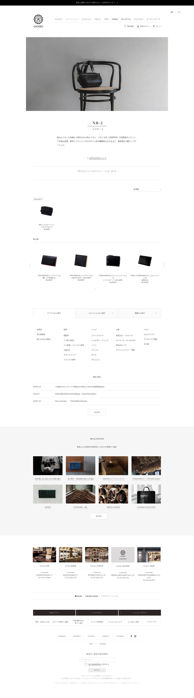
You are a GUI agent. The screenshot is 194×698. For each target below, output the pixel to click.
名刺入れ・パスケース (124, 336)
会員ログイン (54, 612)
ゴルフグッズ (149, 334)
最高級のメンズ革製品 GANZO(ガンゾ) (85, 683)
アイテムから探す (54, 313)
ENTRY (97, 670)
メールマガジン (97, 612)
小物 (117, 330)
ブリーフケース (97, 336)
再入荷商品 (41, 334)
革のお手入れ (126, 19)
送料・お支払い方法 (42, 622)
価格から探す (140, 313)
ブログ (106, 19)
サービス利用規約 (97, 622)
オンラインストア (72, 19)
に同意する (98, 664)
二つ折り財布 (69, 340)
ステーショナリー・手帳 (125, 350)
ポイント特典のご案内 (60, 622)
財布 (65, 330)
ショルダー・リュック (100, 340)
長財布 (66, 336)
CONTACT (106, 636)
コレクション (86, 19)
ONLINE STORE (91, 596)
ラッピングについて (115, 622)
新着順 (136, 189)
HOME (79, 596)
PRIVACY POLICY (91, 636)
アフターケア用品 (150, 339)
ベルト (146, 330)
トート (94, 345)
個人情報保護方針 (94, 664)
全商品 (39, 330)
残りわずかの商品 (43, 339)
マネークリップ (70, 355)
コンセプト (59, 19)
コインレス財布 (70, 360)
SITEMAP (120, 636)
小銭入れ (67, 350)
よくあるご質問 (133, 622)
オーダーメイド (152, 19)
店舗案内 (115, 19)
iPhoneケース (121, 345)
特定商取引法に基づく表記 (78, 622)
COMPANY (62, 636)
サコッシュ (95, 360)
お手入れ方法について (97, 158)
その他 (146, 344)
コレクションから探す (97, 313)
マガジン (97, 19)
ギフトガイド (139, 19)
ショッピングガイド (139, 612)
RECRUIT (77, 636)
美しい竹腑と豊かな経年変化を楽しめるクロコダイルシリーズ (96, 2)
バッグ (94, 330)
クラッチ (94, 350)
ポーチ (94, 355)
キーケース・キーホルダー (126, 340)
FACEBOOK (131, 636)
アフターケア (151, 622)
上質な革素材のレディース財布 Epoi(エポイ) (120, 683)
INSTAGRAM (136, 636)
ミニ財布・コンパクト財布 (74, 345)
